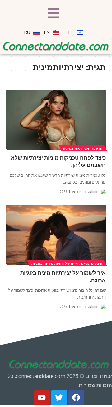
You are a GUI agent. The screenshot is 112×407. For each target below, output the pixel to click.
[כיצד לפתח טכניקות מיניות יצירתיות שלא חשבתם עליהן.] (56, 120)
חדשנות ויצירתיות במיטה (83, 148)
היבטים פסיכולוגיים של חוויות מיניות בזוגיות (67, 263)
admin (92, 191)
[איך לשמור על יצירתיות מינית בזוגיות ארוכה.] (56, 235)
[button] (54, 14)
